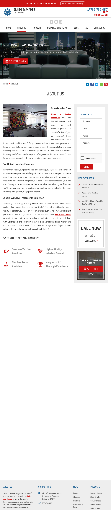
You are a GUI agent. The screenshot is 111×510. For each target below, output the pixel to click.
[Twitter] (96, 84)
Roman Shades (95, 504)
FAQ (86, 27)
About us (21, 27)
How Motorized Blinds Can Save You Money (92, 211)
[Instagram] (60, 22)
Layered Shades (96, 493)
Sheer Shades (95, 497)
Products (36, 27)
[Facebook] (51, 22)
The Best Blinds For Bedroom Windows (93, 186)
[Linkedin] (87, 84)
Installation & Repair (57, 27)
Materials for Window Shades (90, 194)
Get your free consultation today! (72, 3)
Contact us (90, 240)
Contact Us (99, 27)
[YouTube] (56, 22)
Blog (76, 27)
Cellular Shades (95, 500)
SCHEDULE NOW (92, 269)
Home (8, 27)
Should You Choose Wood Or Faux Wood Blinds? (92, 202)
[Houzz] (101, 84)
